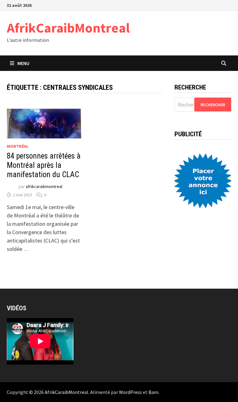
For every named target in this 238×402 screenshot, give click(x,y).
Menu (23, 63)
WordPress (130, 392)
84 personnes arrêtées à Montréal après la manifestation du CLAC (44, 165)
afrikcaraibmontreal (44, 186)
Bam (153, 392)
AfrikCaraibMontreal (68, 27)
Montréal (18, 146)
